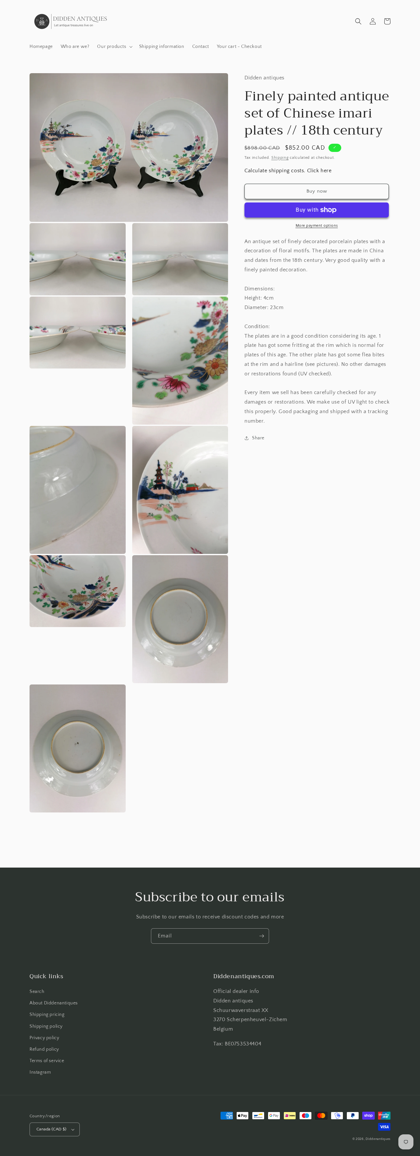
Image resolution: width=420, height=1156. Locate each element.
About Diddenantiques (54, 1003)
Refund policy (44, 1049)
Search (37, 991)
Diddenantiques (378, 1139)
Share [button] (258, 438)
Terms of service (47, 1060)
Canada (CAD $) (51, 1129)
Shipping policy (46, 1026)
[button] (114, 46)
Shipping (280, 157)
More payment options (317, 225)
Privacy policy (44, 1037)
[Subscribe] (261, 936)
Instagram (40, 1072)
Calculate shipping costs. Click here (288, 171)
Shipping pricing (47, 1014)
